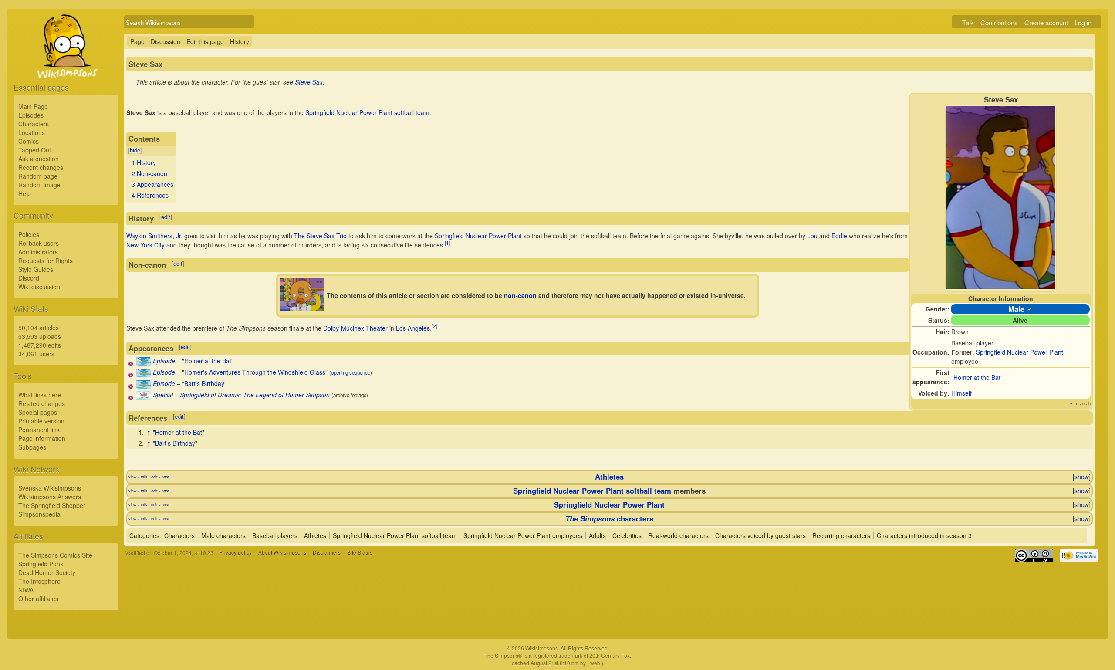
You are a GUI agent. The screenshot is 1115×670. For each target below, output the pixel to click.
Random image (39, 184)
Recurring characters (841, 535)
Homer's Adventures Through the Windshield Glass (254, 372)
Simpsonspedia (39, 514)
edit (165, 217)
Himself (961, 393)
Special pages (37, 412)
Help (24, 193)
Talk (968, 22)
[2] (434, 325)
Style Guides (35, 269)
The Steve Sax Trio (320, 235)
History (239, 41)
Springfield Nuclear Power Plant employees (522, 535)
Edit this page (205, 41)
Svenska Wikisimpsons (49, 488)
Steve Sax (309, 82)
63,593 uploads (39, 336)
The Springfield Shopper (51, 505)
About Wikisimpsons (282, 552)
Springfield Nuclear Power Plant (1019, 352)
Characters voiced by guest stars (760, 535)
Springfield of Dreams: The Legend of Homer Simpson (255, 394)
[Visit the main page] (66, 66)
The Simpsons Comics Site (55, 555)
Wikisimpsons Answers (49, 496)
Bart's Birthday (204, 383)
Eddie (839, 235)
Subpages (32, 447)
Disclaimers (327, 552)
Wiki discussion (39, 286)
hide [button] (135, 150)
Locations (31, 132)
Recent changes (40, 167)
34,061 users (36, 353)
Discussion (165, 41)
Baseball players (274, 535)
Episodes (31, 115)
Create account (1046, 22)
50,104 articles (38, 327)
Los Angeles (413, 328)
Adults (597, 535)
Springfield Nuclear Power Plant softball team (367, 112)
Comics (28, 141)
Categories (144, 535)
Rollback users (38, 243)
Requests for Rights (45, 260)
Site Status (359, 552)
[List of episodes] (143, 363)
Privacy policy (235, 552)
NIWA (26, 589)
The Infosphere (39, 581)
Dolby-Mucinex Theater (355, 328)
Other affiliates (38, 598)
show (1081, 476)
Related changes (41, 403)
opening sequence (350, 372)
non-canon (520, 295)
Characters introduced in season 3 (924, 535)
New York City (145, 244)
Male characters (223, 535)
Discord (28, 278)
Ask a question (38, 158)
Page (137, 41)
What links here (39, 394)
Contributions (999, 22)
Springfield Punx (40, 563)
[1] (447, 242)
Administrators (38, 251)
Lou (812, 235)
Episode (164, 360)
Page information (41, 438)
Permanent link (39, 429)
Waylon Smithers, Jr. (154, 235)
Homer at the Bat (976, 377)
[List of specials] (143, 397)
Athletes (609, 476)
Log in (1082, 22)
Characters (33, 123)
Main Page (33, 106)
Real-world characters (678, 535)
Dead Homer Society (46, 572)
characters (609, 518)
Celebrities (627, 535)
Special (163, 394)
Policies (28, 234)
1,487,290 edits (39, 345)
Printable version (41, 420)
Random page (37, 176)
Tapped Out (34, 150)
